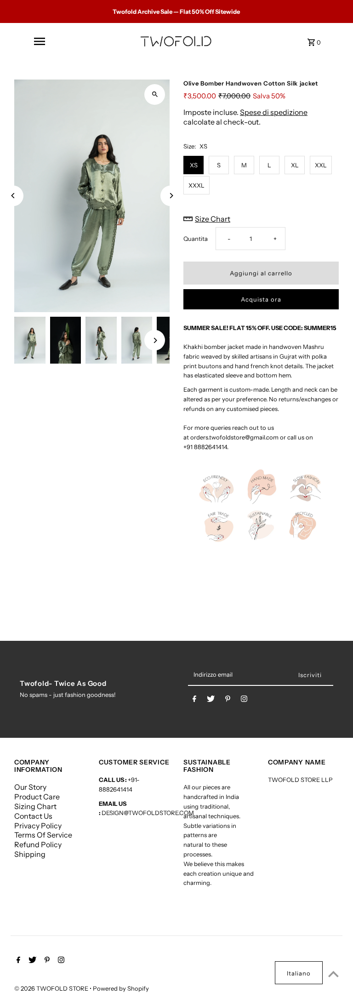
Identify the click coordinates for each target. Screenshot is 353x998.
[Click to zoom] (154, 94)
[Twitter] (211, 701)
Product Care (37, 796)
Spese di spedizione (273, 112)
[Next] (170, 195)
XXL (321, 165)
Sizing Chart (35, 806)
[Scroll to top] (333, 974)
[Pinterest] (227, 701)
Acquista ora (261, 299)
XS (194, 165)
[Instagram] (244, 701)
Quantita (195, 238)
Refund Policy (38, 844)
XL (295, 165)
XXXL (196, 185)
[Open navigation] (39, 41)
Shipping (30, 854)
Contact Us (33, 816)
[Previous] (13, 195)
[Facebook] (194, 701)
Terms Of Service (43, 834)
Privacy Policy (38, 825)
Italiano (299, 973)
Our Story (30, 787)
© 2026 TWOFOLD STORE (52, 988)
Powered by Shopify (121, 988)
